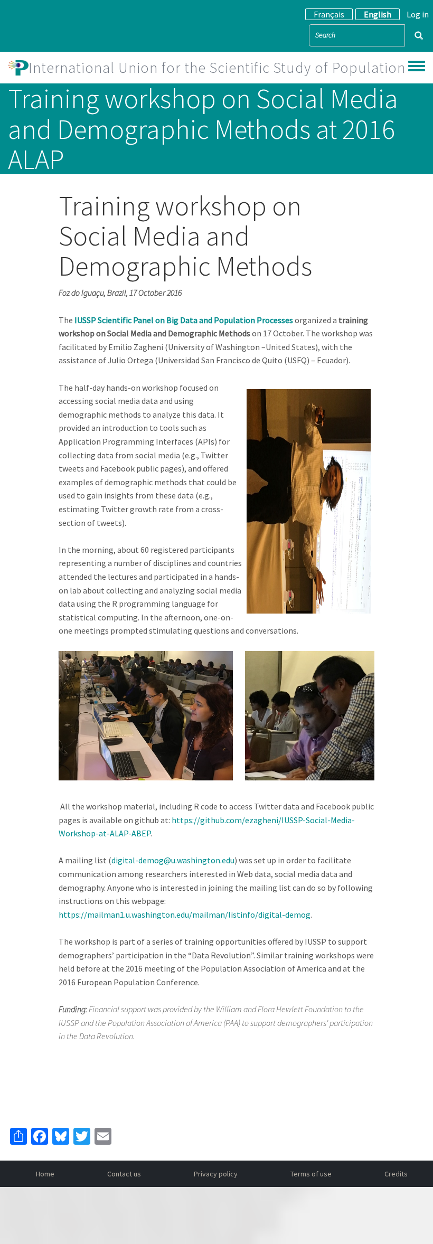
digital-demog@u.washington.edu (172, 860)
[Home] (18, 67)
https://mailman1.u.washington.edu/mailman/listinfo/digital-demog (184, 914)
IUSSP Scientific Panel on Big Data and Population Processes (183, 320)
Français (329, 14)
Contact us (124, 1174)
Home (45, 1174)
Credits (396, 1174)
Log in (418, 14)
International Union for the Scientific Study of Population (217, 67)
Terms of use (311, 1174)
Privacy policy (216, 1174)
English (377, 14)
